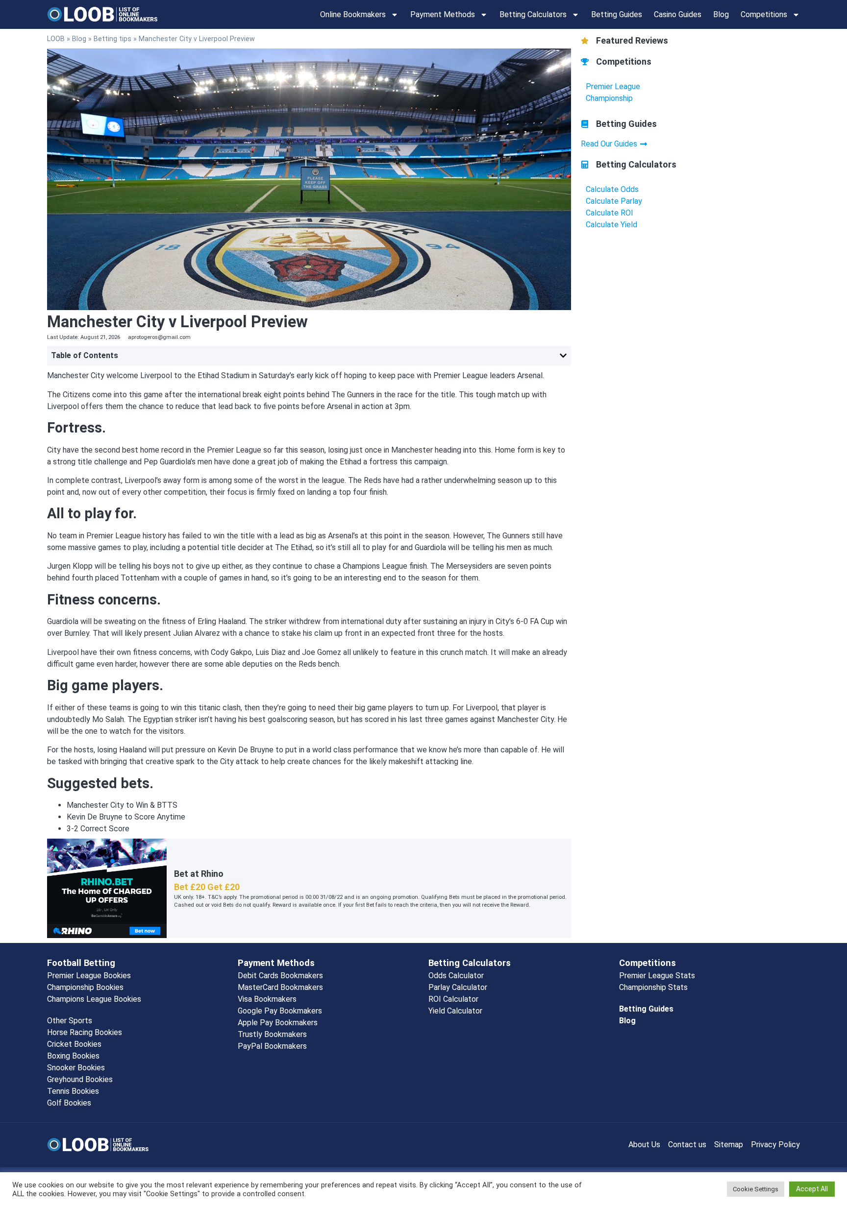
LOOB (56, 39)
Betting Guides (616, 14)
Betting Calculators (533, 14)
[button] (563, 356)
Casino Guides (677, 14)
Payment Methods (442, 14)
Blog (721, 14)
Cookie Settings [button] (755, 1189)
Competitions (764, 14)
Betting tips (112, 39)
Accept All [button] (812, 1189)
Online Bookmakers (353, 14)
